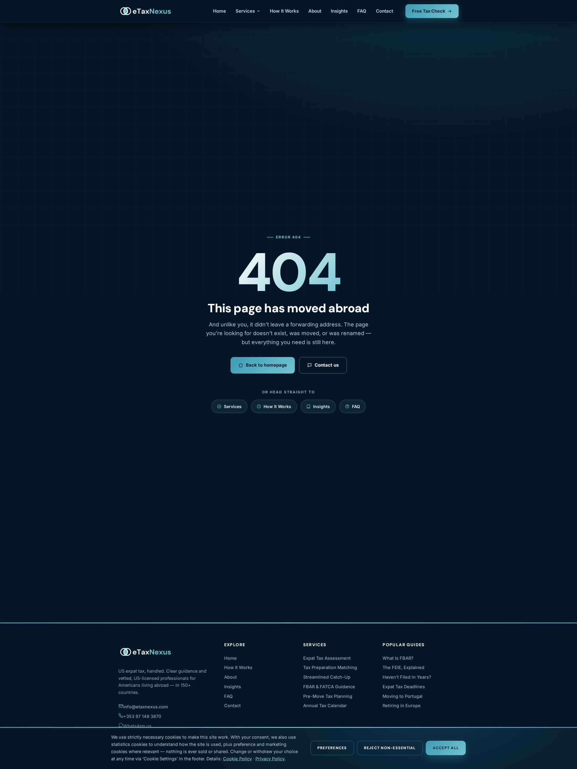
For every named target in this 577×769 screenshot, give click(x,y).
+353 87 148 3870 (142, 716)
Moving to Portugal (403, 696)
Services (245, 11)
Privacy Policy (270, 758)
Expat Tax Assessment (327, 658)
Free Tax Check (428, 11)
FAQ (361, 11)
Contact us (327, 365)
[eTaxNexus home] (145, 11)
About (314, 11)
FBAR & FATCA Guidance (329, 686)
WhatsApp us (137, 725)
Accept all (446, 748)
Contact (384, 11)
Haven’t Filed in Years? (407, 677)
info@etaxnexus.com (145, 706)
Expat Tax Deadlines (404, 686)
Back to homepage (266, 365)
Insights (339, 11)
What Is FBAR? (398, 658)
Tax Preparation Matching (330, 667)
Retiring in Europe (402, 705)
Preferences (332, 748)
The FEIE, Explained (403, 667)
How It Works (284, 11)
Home (219, 11)
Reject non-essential (390, 748)
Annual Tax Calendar (325, 705)
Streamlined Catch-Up (326, 677)
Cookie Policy (237, 758)
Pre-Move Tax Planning (327, 696)
